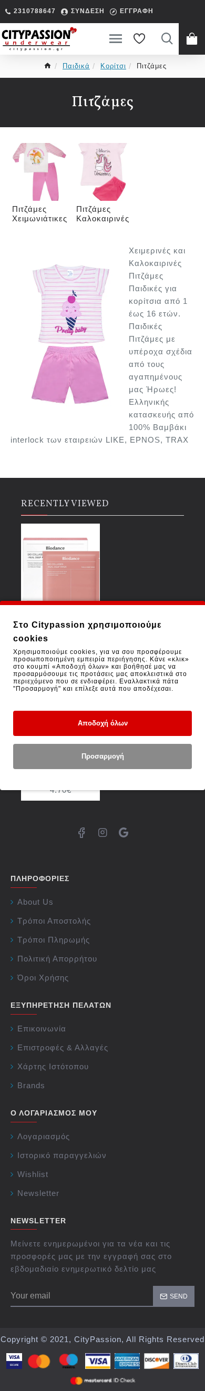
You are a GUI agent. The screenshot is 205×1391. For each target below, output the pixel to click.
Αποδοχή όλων (103, 723)
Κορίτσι (113, 66)
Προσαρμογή (102, 756)
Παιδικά (76, 66)
